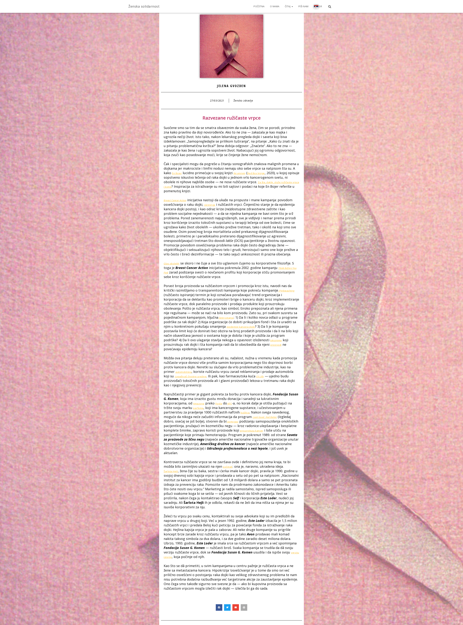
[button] (219, 607)
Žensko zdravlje (243, 100)
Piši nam (303, 6)
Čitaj (288, 6)
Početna (259, 6)
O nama (274, 6)
